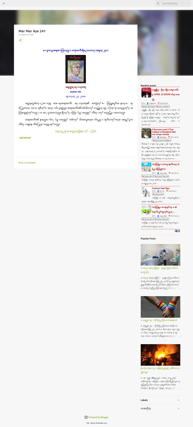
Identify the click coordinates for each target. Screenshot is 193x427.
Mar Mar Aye (25, 138)
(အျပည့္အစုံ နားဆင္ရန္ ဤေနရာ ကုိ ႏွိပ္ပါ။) (75, 131)
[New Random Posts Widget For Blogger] (177, 231)
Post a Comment (27, 162)
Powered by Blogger (98, 417)
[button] (20, 40)
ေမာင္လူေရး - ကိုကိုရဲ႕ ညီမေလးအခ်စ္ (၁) (159, 320)
